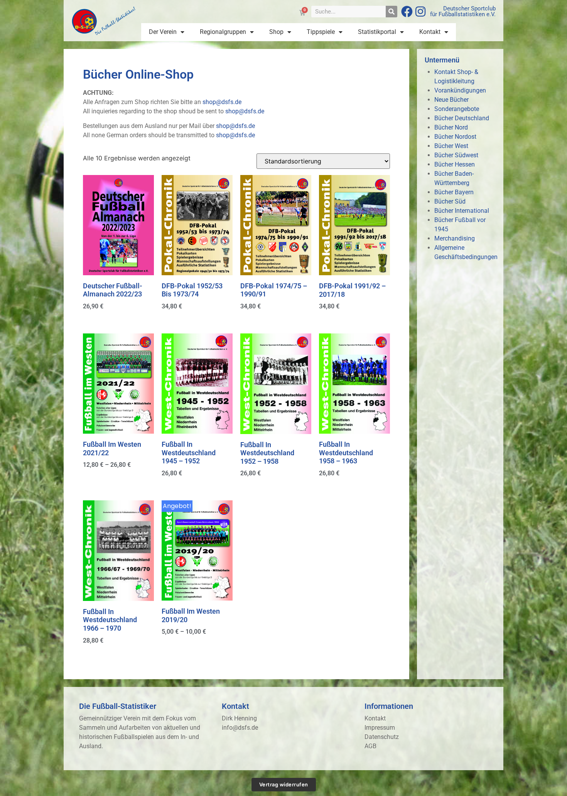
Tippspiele (321, 31)
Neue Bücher (451, 99)
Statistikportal (377, 31)
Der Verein (163, 31)
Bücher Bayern (454, 192)
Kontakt (429, 31)
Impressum (379, 727)
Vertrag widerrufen (283, 784)
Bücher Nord (451, 127)
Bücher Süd (450, 201)
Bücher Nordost (455, 136)
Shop (276, 31)
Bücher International (461, 210)
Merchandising (454, 238)
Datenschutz (381, 736)
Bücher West (451, 146)
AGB (370, 746)
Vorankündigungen (460, 90)
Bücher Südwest (456, 155)
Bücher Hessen (454, 164)
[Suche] (391, 11)
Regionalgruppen (223, 31)
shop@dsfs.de (221, 102)
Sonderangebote (456, 109)
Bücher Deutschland (461, 118)
